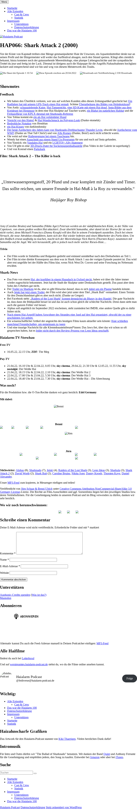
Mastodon (5, 598)
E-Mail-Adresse (10, 566)
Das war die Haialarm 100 (22, 30)
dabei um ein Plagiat (100, 289)
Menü (4, 2)
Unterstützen (21, 24)
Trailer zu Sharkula (23, 289)
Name (4, 559)
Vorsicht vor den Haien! (20, 120)
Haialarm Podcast (10, 807)
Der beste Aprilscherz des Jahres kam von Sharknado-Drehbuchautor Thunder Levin (54, 129)
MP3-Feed (13, 482)
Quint (106, 753)
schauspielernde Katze (32, 107)
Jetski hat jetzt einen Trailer (29, 292)
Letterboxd (28, 658)
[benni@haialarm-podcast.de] (57, 427)
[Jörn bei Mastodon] (106, 454)
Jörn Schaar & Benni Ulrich (36, 488)
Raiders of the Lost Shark (72, 470)
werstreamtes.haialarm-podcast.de (29, 664)
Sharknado (35, 470)
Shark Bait (41, 473)
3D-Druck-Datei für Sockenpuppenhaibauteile (56, 145)
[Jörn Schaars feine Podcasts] (37, 454)
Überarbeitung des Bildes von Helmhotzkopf (104, 104)
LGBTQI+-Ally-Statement (67, 142)
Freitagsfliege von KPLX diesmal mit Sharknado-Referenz (40, 113)
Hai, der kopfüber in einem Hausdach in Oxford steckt (61, 279)
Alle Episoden (15, 11)
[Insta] (68, 512)
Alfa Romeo (64, 133)
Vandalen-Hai (35, 142)
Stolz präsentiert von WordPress (64, 807)
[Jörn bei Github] (64, 454)
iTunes (119, 757)
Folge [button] (129, 678)
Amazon (95, 757)
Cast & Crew (21, 14)
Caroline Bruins (61, 473)
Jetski (50, 470)
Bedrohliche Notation (19, 123)
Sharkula (115, 470)
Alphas (20, 470)
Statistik (18, 17)
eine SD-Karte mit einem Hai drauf (87, 107)
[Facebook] (33, 427)
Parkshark (39, 149)
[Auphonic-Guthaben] (88, 458)
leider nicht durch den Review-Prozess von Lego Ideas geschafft (72, 330)
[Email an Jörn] (84, 454)
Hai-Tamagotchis (56, 107)
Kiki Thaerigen (67, 738)
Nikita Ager (78, 473)
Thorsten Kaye (111, 473)
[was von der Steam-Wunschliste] (55, 458)
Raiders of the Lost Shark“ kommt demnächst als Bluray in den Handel (71, 298)
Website (4, 572)
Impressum (13, 20)
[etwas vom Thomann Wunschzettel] (96, 427)
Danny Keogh (94, 473)
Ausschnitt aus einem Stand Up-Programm (51, 139)
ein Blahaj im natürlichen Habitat (105, 110)
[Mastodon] (77, 512)
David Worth (22, 473)
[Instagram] (18, 427)
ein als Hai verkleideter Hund (49, 117)
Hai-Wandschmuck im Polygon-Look (59, 120)
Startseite (12, 8)
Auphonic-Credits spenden (15, 594)
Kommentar (8, 553)
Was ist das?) (39, 594)
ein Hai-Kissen (15, 126)
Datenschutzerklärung (26, 27)
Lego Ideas (98, 470)
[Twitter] (5, 427)
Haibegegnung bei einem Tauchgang (49, 136)
